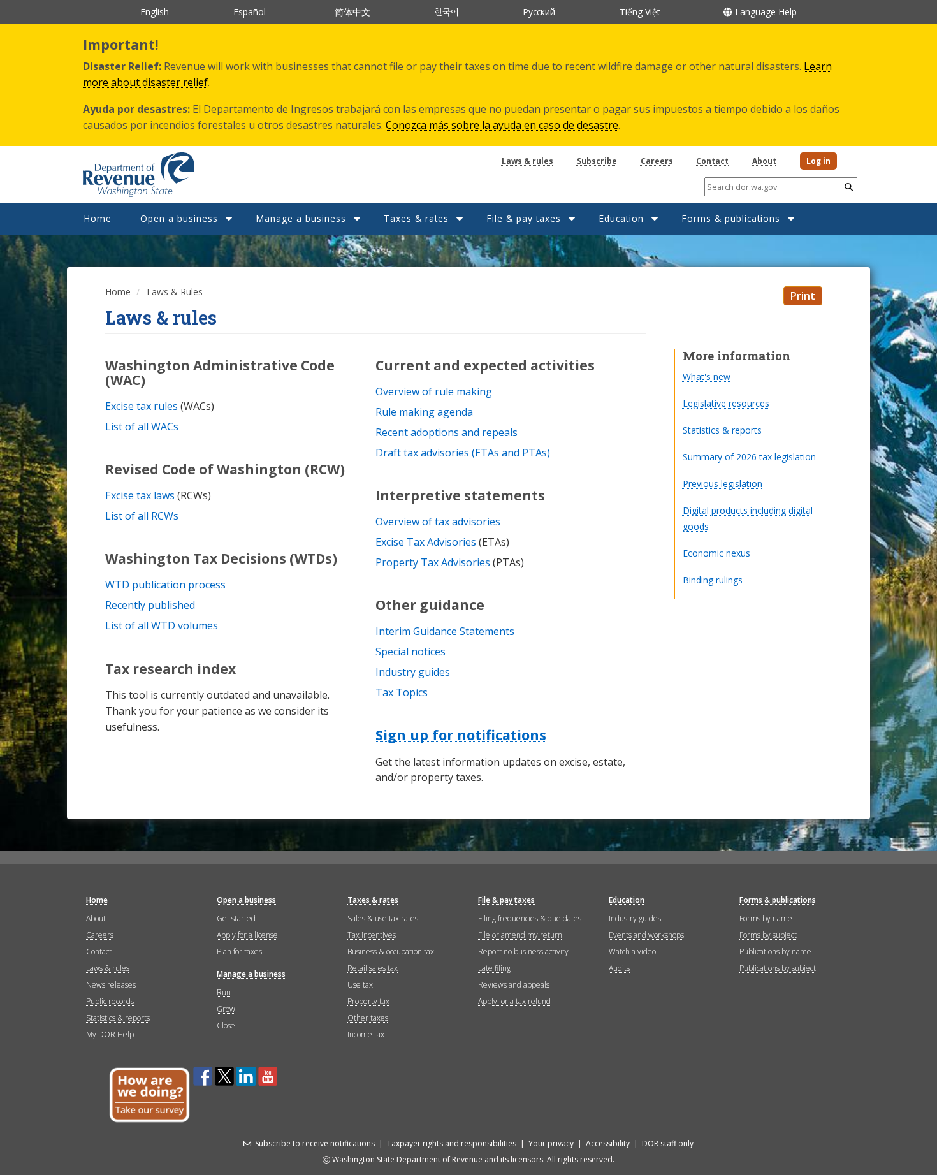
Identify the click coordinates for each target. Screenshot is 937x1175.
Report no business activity (523, 951)
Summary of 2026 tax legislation (749, 457)
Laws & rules (527, 161)
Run (224, 992)
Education (621, 218)
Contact (712, 161)
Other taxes (367, 1017)
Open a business (179, 218)
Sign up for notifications (460, 735)
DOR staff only (668, 1143)
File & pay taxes (523, 218)
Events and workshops (646, 935)
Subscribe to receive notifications (315, 1143)
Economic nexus (716, 553)
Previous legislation (722, 484)
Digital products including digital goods (748, 518)
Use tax (360, 984)
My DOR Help (110, 1034)
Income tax (365, 1034)
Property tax (368, 1001)
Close (226, 1025)
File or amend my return (520, 935)
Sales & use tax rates (382, 918)
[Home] (122, 170)
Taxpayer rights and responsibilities (451, 1143)
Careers (657, 161)
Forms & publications (730, 218)
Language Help (766, 12)
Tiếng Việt (640, 12)
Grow (226, 1008)
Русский (539, 12)
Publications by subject (777, 968)
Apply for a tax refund (514, 1001)
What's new (706, 376)
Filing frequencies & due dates (529, 918)
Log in (818, 161)
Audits (619, 968)
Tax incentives (371, 935)
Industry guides (635, 918)
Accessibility (608, 1143)
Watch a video (632, 951)
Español (249, 12)
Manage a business (301, 218)
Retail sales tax (372, 968)
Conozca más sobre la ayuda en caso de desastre (502, 125)
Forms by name (765, 918)
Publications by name (775, 951)
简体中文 (352, 12)
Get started (236, 918)
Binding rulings (713, 580)
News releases (111, 984)
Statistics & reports (722, 430)
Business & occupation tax (390, 951)
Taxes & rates (416, 218)
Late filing (494, 968)
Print (802, 296)
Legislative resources (726, 403)
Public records (110, 1001)
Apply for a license (247, 935)
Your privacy (551, 1143)
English (154, 12)
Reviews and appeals (513, 984)
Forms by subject (768, 935)
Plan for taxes (239, 951)
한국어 (446, 11)
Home (98, 218)
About (764, 161)
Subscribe (597, 161)
